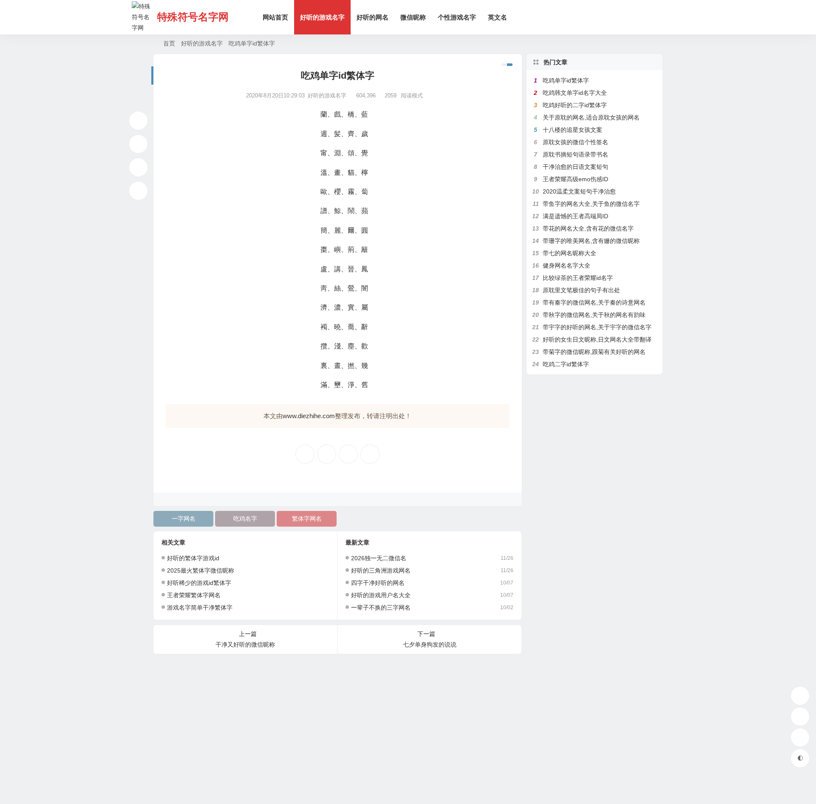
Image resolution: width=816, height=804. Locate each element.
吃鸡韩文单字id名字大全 (575, 92)
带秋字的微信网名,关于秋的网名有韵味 (594, 314)
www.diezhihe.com (309, 415)
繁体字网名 (307, 518)
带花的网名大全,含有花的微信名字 (588, 228)
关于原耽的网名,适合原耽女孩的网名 (591, 117)
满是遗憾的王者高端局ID (575, 216)
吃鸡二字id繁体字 (566, 364)
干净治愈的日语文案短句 (575, 166)
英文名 (497, 17)
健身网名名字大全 (566, 265)
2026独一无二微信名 (378, 558)
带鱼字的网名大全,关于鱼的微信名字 (591, 203)
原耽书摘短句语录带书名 (575, 154)
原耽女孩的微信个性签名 (575, 142)
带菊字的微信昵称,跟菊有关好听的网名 (594, 351)
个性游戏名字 (457, 17)
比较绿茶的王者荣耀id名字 (578, 277)
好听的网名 (372, 17)
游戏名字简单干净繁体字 (199, 607)
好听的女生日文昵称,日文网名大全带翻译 (597, 339)
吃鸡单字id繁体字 (566, 80)
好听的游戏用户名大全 (381, 595)
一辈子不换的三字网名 (381, 607)
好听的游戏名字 (322, 17)
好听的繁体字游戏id (193, 558)
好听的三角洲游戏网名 (381, 570)
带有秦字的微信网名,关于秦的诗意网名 (594, 302)
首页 (169, 43)
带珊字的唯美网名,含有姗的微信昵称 (591, 240)
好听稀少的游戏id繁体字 (199, 582)
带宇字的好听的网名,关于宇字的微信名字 (597, 327)
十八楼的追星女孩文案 (572, 129)
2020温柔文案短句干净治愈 (579, 191)
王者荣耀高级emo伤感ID (575, 179)
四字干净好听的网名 (378, 582)
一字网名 (184, 518)
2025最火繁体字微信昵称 (200, 570)
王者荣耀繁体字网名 (194, 595)
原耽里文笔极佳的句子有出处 (581, 290)
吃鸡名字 (245, 518)
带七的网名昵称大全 (569, 253)
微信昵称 (413, 17)
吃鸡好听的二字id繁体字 (575, 105)
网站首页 (275, 17)
